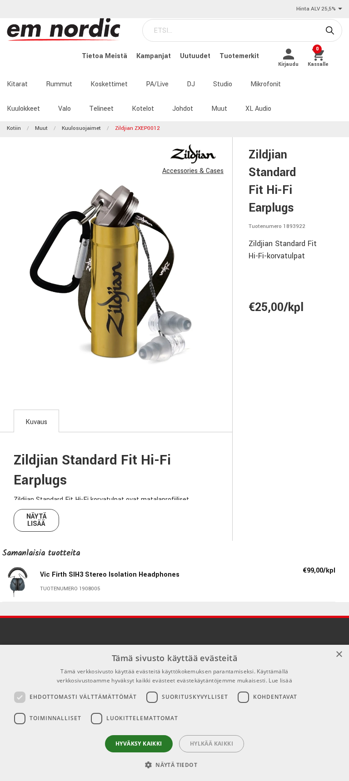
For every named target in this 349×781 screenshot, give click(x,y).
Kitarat (17, 84)
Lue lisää (280, 680)
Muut (219, 109)
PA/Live (157, 84)
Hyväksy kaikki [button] (138, 743)
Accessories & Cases (193, 171)
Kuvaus (36, 422)
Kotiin (14, 128)
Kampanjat (154, 56)
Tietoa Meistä (105, 56)
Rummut (59, 84)
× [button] (338, 654)
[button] (174, 764)
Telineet (101, 109)
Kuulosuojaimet (81, 128)
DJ (191, 84)
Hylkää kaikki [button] (211, 743)
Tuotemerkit (239, 56)
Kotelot (143, 109)
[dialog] (174, 713)
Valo (64, 109)
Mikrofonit (265, 84)
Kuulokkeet (23, 109)
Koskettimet (109, 84)
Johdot (182, 109)
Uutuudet (196, 56)
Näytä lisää (36, 520)
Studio (222, 84)
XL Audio (258, 109)
